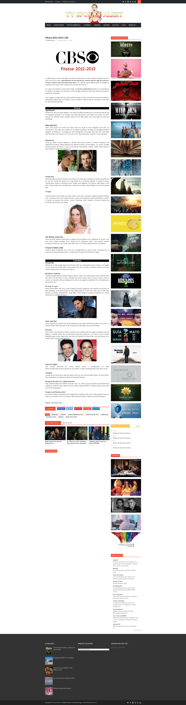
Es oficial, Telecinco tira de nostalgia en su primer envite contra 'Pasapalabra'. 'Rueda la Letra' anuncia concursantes (125, 564)
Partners (60, 417)
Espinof (115, 560)
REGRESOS (97, 25)
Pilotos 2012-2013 (71, 417)
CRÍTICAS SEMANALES (73, 25)
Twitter (70, 408)
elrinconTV (116, 624)
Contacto (57, 1)
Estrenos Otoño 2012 (92, 414)
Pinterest (79, 408)
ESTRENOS (87, 25)
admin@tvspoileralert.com (90, 702)
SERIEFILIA (132, 25)
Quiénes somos (49, 1)
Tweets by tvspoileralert (118, 647)
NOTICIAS (115, 25)
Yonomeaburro (118, 609)
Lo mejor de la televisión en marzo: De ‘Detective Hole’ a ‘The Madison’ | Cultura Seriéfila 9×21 (124, 604)
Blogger (80, 702)
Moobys (115, 568)
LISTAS (124, 25)
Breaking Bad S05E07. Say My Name (63, 658)
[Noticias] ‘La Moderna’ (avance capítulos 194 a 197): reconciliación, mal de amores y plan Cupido (125, 619)
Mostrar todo (138, 630)
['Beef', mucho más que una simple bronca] (55, 433)
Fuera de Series (118, 575)
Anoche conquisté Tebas (120, 583)
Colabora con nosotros (68, 1)
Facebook (61, 408)
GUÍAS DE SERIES (59, 25)
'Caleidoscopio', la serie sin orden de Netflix (97, 442)
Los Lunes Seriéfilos (120, 616)
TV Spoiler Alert (50, 40)
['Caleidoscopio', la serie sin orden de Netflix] (99, 433)
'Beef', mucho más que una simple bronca (53, 442)
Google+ (87, 408)
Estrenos (63, 414)
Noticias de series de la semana (121, 433)
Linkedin (96, 408)
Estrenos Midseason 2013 (75, 414)
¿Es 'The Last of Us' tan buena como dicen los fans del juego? (76, 442)
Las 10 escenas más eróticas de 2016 (63, 678)
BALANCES (106, 25)
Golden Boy (104, 414)
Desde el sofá (117, 581)
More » (138, 426)
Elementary (55, 414)
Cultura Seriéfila (118, 601)
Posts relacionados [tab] (52, 423)
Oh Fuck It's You (51, 417)
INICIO (48, 25)
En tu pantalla (117, 594)
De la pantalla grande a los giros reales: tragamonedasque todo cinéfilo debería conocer (124, 589)
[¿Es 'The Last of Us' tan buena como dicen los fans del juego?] (77, 433)
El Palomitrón (117, 586)
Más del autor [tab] (67, 423)
